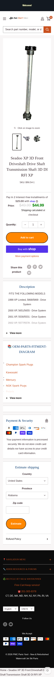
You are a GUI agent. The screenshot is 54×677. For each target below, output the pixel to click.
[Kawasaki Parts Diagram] (27, 361)
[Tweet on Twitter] (40, 267)
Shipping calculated (31, 210)
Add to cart (27, 237)
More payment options (27, 256)
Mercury (11, 379)
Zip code (18, 503)
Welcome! (27, 5)
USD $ (24, 609)
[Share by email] (29, 272)
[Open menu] (4, 19)
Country (27, 474)
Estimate (16, 523)
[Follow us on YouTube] (11, 624)
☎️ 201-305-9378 (27, 591)
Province (27, 488)
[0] (48, 19)
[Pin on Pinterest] (35, 267)
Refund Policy (13, 539)
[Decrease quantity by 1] (25, 224)
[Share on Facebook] (29, 267)
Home (3, 670)
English (8, 609)
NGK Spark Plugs (16, 385)
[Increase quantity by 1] (41, 224)
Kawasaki (12, 372)
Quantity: (11, 224)
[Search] (47, 29)
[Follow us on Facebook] (5, 624)
